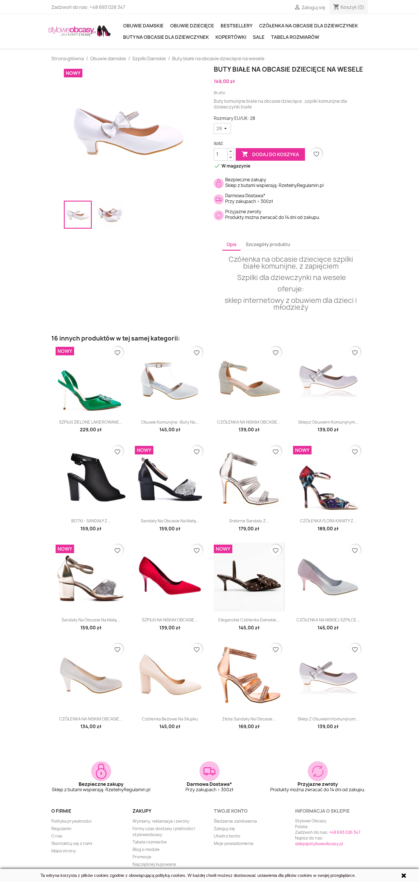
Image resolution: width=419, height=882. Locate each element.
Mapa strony (63, 850)
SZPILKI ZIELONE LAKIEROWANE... (91, 422)
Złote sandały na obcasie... (249, 719)
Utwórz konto (227, 836)
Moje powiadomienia (233, 843)
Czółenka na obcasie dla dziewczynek (308, 26)
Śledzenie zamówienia (235, 821)
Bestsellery (237, 26)
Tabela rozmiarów (295, 37)
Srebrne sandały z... (249, 520)
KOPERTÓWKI (230, 37)
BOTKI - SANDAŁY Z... (91, 520)
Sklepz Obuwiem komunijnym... (328, 422)
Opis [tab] (231, 244)
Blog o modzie (146, 849)
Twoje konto (231, 811)
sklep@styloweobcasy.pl (319, 843)
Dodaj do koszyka (270, 154)
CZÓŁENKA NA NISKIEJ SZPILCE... (328, 620)
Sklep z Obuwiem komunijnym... (328, 719)
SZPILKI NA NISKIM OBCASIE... (170, 620)
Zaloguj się (224, 828)
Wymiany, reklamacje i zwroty (161, 821)
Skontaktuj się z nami (71, 843)
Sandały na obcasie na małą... (170, 520)
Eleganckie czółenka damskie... (249, 620)
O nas (56, 836)
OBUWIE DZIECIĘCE (192, 26)
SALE (259, 37)
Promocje (142, 856)
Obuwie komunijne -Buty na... (170, 422)
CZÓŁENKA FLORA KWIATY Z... (328, 520)
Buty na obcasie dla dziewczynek (166, 37)
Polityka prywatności (71, 821)
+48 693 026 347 (107, 7)
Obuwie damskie (143, 26)
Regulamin (61, 828)
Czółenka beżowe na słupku (170, 719)
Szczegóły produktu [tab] (268, 244)
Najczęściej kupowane (154, 864)
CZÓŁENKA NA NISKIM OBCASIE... (249, 422)
